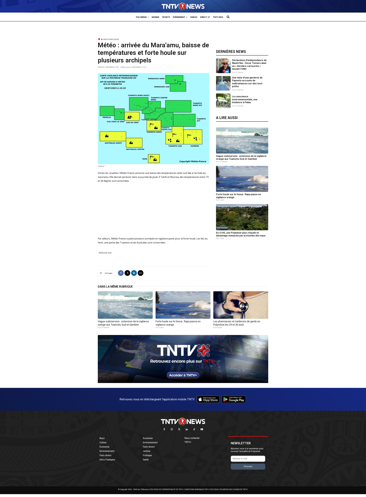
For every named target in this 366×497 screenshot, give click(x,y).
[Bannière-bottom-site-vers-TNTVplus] (183, 382)
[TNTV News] (183, 421)
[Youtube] (202, 429)
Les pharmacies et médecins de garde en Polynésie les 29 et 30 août (236, 323)
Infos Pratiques (111, 39)
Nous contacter (192, 438)
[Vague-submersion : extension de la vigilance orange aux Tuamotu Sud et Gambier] (242, 140)
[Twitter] (179, 429)
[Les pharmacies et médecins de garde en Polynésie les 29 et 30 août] (240, 305)
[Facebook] (121, 273)
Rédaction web (105, 252)
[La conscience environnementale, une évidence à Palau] (223, 100)
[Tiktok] (194, 429)
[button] (228, 16)
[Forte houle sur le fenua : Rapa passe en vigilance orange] (242, 179)
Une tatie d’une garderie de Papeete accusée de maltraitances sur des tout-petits (247, 82)
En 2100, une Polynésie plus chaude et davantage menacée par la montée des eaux (240, 234)
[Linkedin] (134, 273)
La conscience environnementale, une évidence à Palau (244, 99)
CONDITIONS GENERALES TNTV (196, 489)
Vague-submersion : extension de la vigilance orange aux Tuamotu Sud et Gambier (241, 157)
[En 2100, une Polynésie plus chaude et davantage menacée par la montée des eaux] (242, 217)
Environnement (222, 227)
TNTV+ (187, 442)
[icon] (99, 39)
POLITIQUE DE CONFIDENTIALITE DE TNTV (166, 489)
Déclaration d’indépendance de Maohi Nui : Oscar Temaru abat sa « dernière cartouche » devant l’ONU (249, 64)
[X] (127, 273)
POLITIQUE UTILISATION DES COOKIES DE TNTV (228, 489)
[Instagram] (172, 429)
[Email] (140, 273)
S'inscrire (248, 466)
